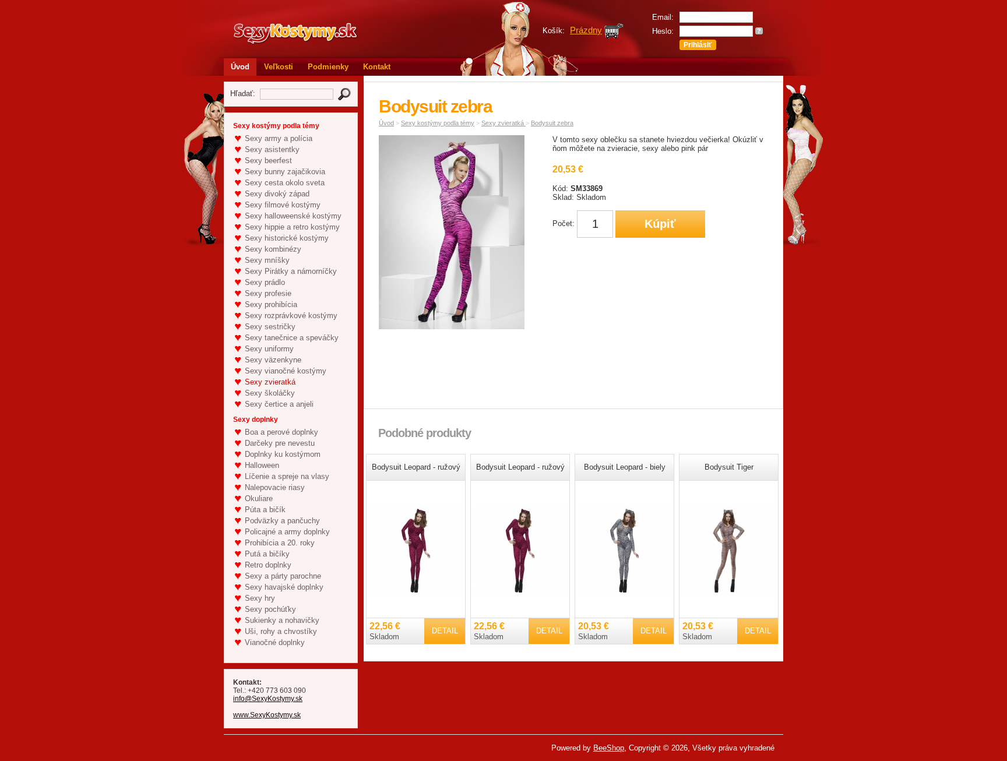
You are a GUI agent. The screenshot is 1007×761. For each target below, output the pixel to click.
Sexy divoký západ (277, 193)
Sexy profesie (268, 293)
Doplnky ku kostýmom (283, 454)
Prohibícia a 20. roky (280, 542)
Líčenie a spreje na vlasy (287, 476)
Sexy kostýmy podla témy (437, 122)
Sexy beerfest (268, 160)
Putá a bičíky (267, 553)
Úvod (240, 66)
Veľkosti (278, 66)
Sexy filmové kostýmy (283, 204)
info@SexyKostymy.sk (267, 699)
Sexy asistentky (272, 149)
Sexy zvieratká (270, 382)
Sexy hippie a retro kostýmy (292, 227)
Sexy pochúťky (270, 609)
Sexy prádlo (265, 282)
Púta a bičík (265, 509)
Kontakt (376, 66)
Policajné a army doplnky (287, 531)
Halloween (262, 465)
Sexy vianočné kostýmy (285, 371)
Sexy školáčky (270, 393)
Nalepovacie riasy (275, 487)
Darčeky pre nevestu (280, 443)
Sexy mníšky (267, 260)
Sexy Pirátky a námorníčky (291, 271)
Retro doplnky (268, 565)
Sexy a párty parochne (283, 576)
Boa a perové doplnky (281, 432)
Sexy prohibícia (271, 304)
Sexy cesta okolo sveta (285, 182)
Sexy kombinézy (273, 249)
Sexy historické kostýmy (287, 238)
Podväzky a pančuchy (282, 520)
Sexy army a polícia (278, 138)
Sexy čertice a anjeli (279, 404)
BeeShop (608, 748)
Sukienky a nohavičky (282, 620)
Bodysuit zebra (552, 122)
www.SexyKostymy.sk (267, 715)
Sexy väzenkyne (273, 359)
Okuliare (259, 498)
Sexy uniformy (269, 348)
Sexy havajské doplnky (284, 587)
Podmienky (328, 66)
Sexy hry (260, 598)
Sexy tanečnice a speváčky (292, 337)
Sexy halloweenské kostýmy (293, 216)
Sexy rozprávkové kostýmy (291, 315)
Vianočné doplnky (275, 642)
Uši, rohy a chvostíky (281, 631)
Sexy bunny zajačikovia (285, 171)
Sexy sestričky (270, 326)
